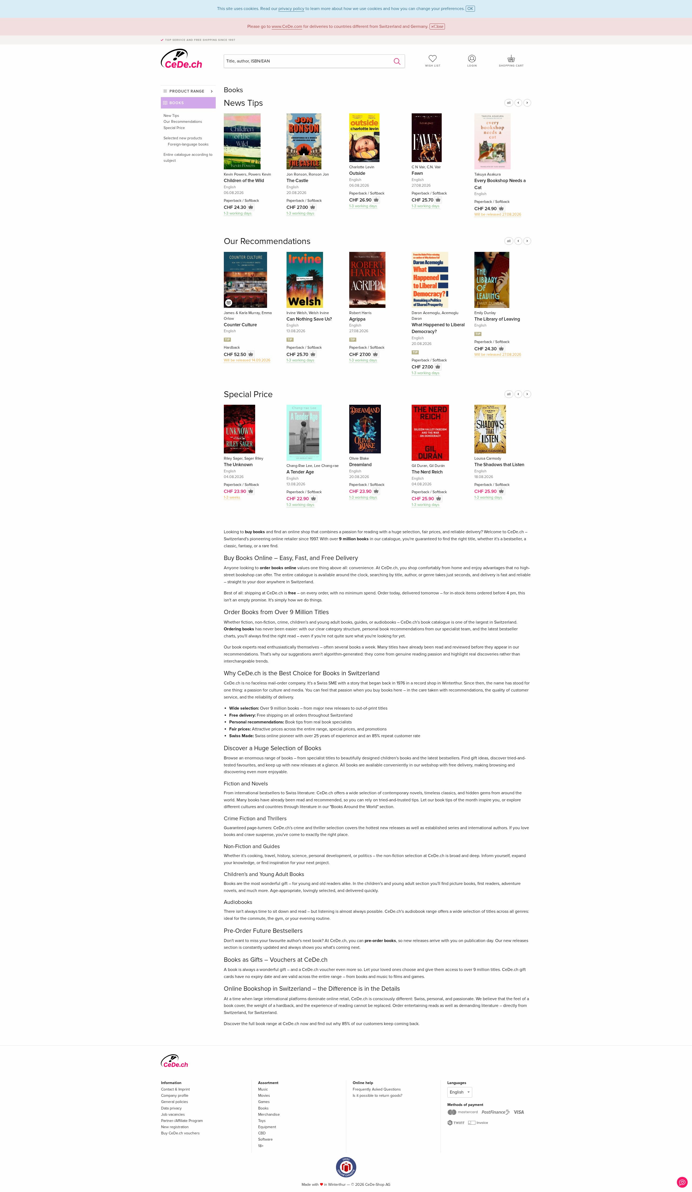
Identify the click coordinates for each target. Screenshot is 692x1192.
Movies (264, 1095)
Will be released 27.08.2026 (497, 214)
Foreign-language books (188, 144)
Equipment (267, 1127)
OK (470, 8)
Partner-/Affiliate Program (182, 1120)
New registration (175, 1127)
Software (265, 1139)
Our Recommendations (183, 121)
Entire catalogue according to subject (188, 157)
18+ (261, 1146)
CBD (262, 1133)
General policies (174, 1101)
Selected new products (183, 138)
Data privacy (171, 1108)
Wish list (433, 65)
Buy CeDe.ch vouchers (180, 1133)
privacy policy (291, 8)
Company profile (174, 1095)
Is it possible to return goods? (377, 1095)
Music (263, 1089)
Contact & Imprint (175, 1089)
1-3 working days (238, 213)
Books (176, 103)
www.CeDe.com (287, 26)
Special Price (174, 128)
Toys (262, 1120)
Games (264, 1101)
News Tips (243, 103)
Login (472, 65)
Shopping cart (511, 65)
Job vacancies (173, 1114)
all (509, 103)
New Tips (171, 115)
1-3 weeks (232, 497)
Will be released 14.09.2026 (247, 360)
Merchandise (269, 1114)
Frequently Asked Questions (377, 1089)
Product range (186, 91)
